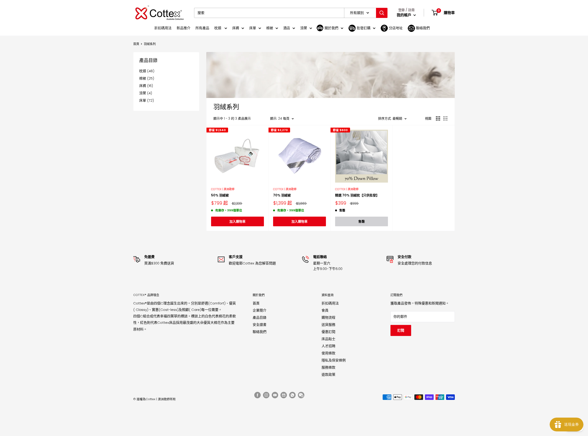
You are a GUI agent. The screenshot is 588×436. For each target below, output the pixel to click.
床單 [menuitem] (252, 28)
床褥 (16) (146, 85)
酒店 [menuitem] (286, 28)
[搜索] (381, 13)
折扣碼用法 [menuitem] (163, 28)
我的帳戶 (404, 15)
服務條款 (328, 367)
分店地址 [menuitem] (396, 28)
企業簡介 (259, 310)
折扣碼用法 (330, 303)
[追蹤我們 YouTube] (275, 395)
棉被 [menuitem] (269, 28)
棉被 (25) (146, 78)
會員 (325, 310)
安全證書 (259, 324)
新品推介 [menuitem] (183, 28)
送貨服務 (328, 324)
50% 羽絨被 (220, 195)
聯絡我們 (259, 331)
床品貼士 (328, 338)
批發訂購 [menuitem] (363, 28)
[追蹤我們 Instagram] (266, 395)
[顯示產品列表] (446, 118)
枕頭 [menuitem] (218, 28)
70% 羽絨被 (282, 195)
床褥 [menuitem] (235, 28)
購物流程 (328, 317)
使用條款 (328, 353)
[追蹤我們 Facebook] (257, 395)
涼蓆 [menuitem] (303, 28)
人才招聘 (328, 346)
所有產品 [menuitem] (202, 28)
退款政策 (328, 374)
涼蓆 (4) (145, 93)
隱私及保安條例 (334, 360)
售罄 (361, 221)
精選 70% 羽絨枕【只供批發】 (357, 195)
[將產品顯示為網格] (438, 118)
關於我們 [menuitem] (331, 28)
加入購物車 (237, 221)
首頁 (136, 44)
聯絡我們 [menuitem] (423, 28)
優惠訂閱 (328, 331)
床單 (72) (146, 100)
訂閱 (400, 330)
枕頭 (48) (146, 71)
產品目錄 (259, 317)
